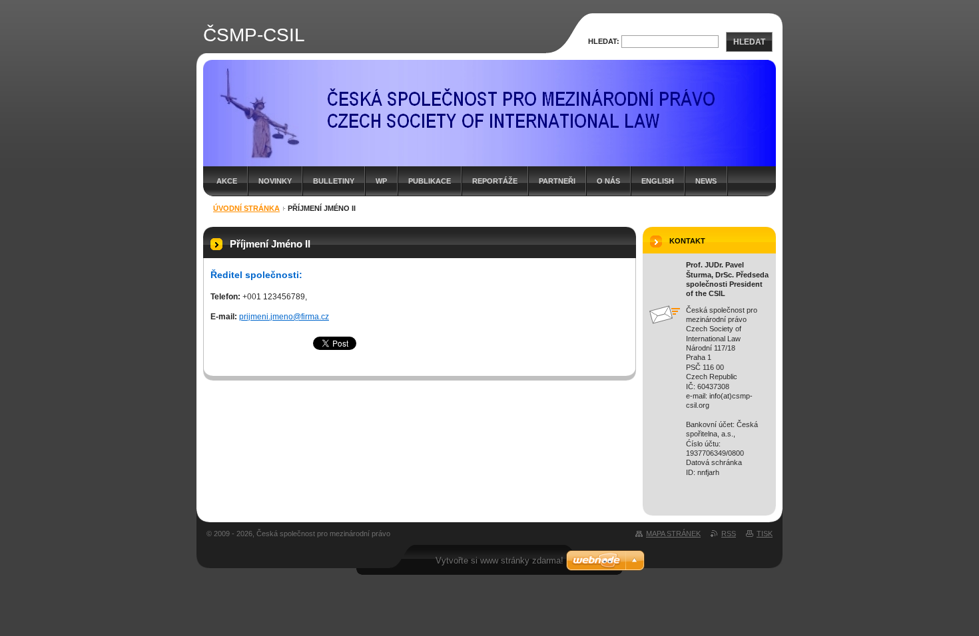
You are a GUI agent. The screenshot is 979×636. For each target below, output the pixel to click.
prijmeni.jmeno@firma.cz (284, 316)
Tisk (765, 534)
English (657, 181)
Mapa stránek (673, 534)
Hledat (749, 42)
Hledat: (603, 41)
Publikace (429, 181)
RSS (728, 534)
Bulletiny (333, 181)
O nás (608, 181)
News (706, 181)
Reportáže (494, 181)
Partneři (557, 181)
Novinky (275, 181)
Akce (226, 181)
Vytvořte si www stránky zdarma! (499, 560)
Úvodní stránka (246, 208)
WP (381, 181)
